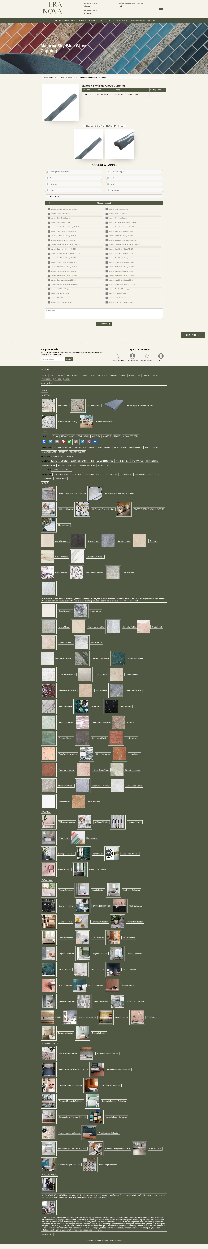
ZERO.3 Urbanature (61, 474)
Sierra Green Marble (132, 770)
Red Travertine (131, 738)
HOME (55, 21)
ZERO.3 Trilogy (60, 479)
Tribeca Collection (99, 1033)
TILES (73, 21)
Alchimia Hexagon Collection (107, 1053)
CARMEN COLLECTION (101, 906)
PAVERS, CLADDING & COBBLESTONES (149, 509)
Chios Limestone (65, 611)
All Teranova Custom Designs (103, 509)
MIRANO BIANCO (135, 448)
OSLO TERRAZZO (49, 452)
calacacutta (72, 375)
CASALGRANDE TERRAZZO (84, 448)
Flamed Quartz (63, 525)
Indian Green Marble (135, 659)
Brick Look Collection (131, 890)
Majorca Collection (100, 954)
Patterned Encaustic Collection (71, 1101)
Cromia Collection (65, 922)
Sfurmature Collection (87, 1017)
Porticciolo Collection (135, 1001)
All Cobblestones (93, 406)
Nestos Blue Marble (133, 690)
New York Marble (65, 706)
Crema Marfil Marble (96, 627)
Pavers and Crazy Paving (67, 422)
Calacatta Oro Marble (95, 557)
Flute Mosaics (91, 838)
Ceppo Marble (95, 611)
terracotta (46, 379)
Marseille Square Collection (116, 1117)
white (67, 379)
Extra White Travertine (63, 659)
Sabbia (58, 1017)
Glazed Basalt (96, 706)
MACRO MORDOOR (152, 448)
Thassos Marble (64, 802)
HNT (92, 461)
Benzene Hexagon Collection (69, 1165)
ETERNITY (66, 470)
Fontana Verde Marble (100, 659)
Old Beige (130, 722)
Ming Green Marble (66, 722)
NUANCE (70, 457)
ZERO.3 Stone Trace (91, 474)
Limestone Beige (132, 675)
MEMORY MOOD (67, 436)
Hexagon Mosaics (134, 822)
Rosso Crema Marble (101, 770)
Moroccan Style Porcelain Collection (72, 1149)
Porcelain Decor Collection (108, 1133)
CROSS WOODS (57, 457)
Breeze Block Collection (68, 1053)
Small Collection (121, 1017)
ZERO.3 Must (47, 479)
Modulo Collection (129, 985)
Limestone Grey (101, 675)
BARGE (54, 461)
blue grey (60, 375)
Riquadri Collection (101, 1001)
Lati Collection (98, 938)
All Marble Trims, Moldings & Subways (119, 493)
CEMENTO (96, 436)
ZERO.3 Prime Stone (109, 474)
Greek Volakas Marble (67, 675)
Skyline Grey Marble (65, 786)
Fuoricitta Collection (135, 922)
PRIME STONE (152, 461)
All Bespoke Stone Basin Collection (72, 493)
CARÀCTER (63, 461)
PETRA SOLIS (137, 461)
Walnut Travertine (93, 802)
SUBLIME (61, 465)
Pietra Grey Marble (99, 738)
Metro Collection (97, 970)
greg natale (102, 375)
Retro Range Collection (108, 1165)
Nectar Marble (101, 690)
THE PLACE (72, 465)
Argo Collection (98, 890)
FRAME (117, 436)
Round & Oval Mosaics (97, 870)
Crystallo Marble (129, 627)
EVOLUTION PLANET (79, 461)
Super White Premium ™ (101, 786)
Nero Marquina (125, 706)
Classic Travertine (65, 643)
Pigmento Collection (67, 1001)
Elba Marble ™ (96, 643)
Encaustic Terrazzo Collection (70, 1085)
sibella (146, 375)
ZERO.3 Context (154, 474)
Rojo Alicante (134, 754)
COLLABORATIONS (136, 21)
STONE (81, 21)
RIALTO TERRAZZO (77, 452)
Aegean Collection (66, 890)
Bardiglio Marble (124, 541)
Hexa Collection (155, 1149)
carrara (84, 375)
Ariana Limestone (61, 541)
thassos (58, 379)
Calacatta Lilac (61, 573)
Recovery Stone (48, 465)
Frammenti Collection (100, 922)
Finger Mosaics (64, 838)
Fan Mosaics (98, 854)
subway (155, 375)
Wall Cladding (63, 406)
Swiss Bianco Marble (134, 786)
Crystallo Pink (157, 627)
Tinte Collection (153, 1017)
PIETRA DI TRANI (122, 461)
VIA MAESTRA (103, 465)
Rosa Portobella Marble (68, 754)
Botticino (153, 541)
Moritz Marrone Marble (67, 690)
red (139, 375)
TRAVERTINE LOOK (87, 465)
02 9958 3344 (90, 3)
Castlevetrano (128, 573)
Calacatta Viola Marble (95, 573)
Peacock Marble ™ (66, 738)
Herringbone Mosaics (66, 854)
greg (92, 375)
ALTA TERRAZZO (104, 448)
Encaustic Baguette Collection (114, 1101)
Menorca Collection (95, 985)
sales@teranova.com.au (131, 3)
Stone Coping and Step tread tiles (140, 406)
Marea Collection (129, 970)
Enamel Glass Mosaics (130, 854)
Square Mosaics (64, 870)
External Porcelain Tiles (105, 422)
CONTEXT (107, 436)
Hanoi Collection (129, 938)
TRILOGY (56, 470)
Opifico (55, 436)
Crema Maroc (64, 627)
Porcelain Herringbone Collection (117, 1149)
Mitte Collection (65, 970)
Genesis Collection (66, 938)
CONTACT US (192, 335)
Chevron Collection (66, 906)
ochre (122, 375)
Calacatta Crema (61, 557)
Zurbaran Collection (65, 1033)
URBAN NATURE (83, 436)
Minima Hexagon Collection (69, 1133)
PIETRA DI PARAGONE (62, 448)
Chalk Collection (135, 906)
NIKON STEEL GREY (130, 436)
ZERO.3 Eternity (126, 474)
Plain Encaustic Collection (110, 1085)
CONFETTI (63, 452)
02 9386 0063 (90, 10)
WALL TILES (104, 21)
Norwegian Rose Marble (102, 722)
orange (131, 375)
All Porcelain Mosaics (67, 822)
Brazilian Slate (93, 541)
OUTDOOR (63, 21)
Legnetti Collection (66, 954)
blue (51, 375)
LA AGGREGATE (120, 448)
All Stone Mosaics (66, 509)
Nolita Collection (65, 985)
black (44, 375)
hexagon (113, 375)
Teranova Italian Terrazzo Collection (72, 1117)
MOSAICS (92, 21)
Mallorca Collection (134, 954)
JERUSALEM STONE (105, 461)
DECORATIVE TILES (118, 21)
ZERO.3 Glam (76, 474)
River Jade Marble (103, 754)
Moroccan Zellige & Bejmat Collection (73, 1069)
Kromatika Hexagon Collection (118, 1069)
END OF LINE (151, 21)
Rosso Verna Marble (66, 770)
